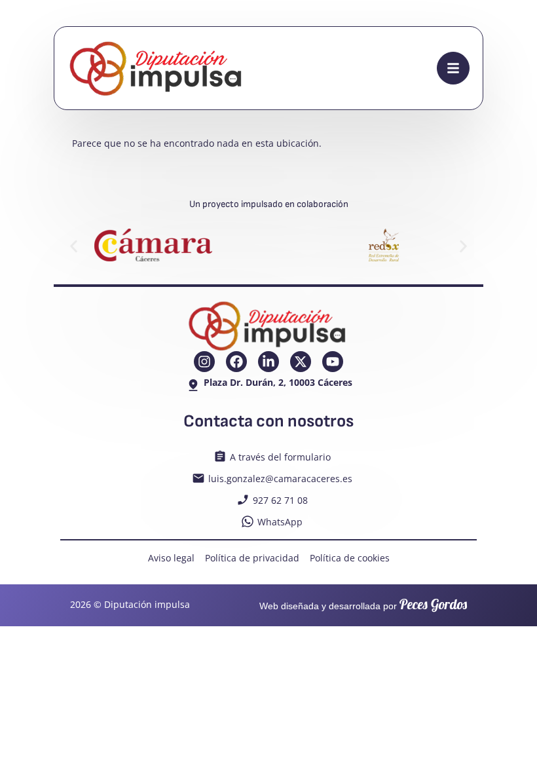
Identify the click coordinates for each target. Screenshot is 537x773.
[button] (73, 246)
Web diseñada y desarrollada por (363, 606)
